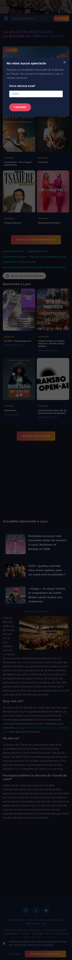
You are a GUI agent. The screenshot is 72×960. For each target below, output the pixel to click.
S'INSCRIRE (20, 107)
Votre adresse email (22, 86)
